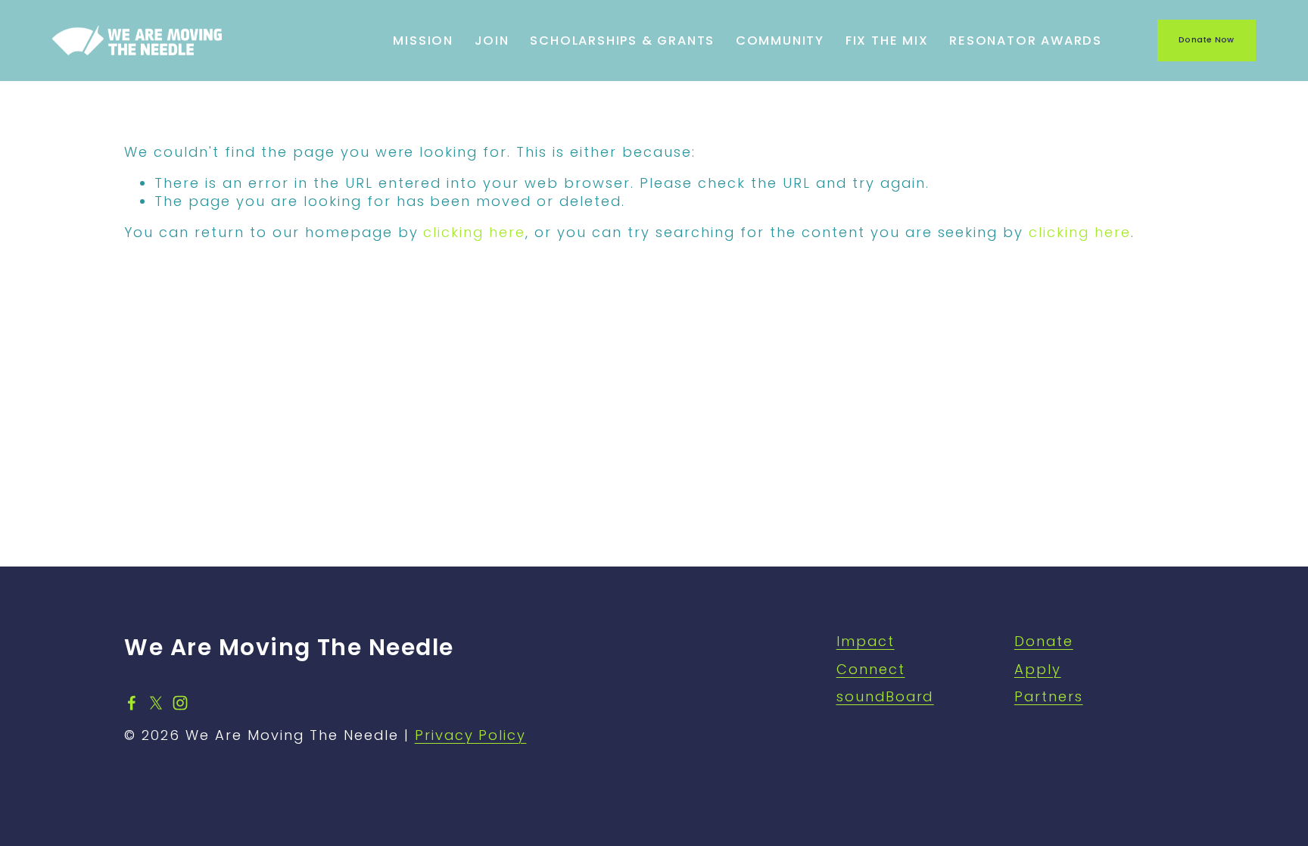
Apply (1037, 669)
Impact (865, 641)
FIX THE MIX (887, 40)
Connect (870, 669)
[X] (156, 702)
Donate (1043, 641)
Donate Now (1206, 39)
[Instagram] (180, 702)
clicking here (474, 232)
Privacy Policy (471, 735)
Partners (1048, 696)
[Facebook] (131, 702)
